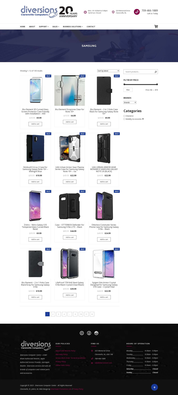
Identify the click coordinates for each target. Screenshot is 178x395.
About (32, 26)
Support (43, 26)
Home (22, 26)
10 (81, 314)
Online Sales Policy (63, 365)
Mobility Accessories (134, 119)
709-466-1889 (150, 10)
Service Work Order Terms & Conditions (70, 358)
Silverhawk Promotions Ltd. (61, 389)
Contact (91, 26)
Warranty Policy (62, 354)
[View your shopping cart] (156, 26)
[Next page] (92, 314)
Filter (128, 90)
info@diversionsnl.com (103, 363)
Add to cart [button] (35, 124)
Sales (55, 26)
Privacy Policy (61, 361)
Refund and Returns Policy (65, 351)
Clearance (129, 116)
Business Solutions (72, 26)
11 (86, 314)
